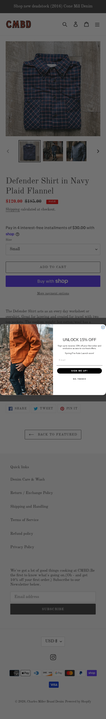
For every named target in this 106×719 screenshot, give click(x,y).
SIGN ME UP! (79, 370)
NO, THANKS (79, 379)
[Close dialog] (103, 327)
